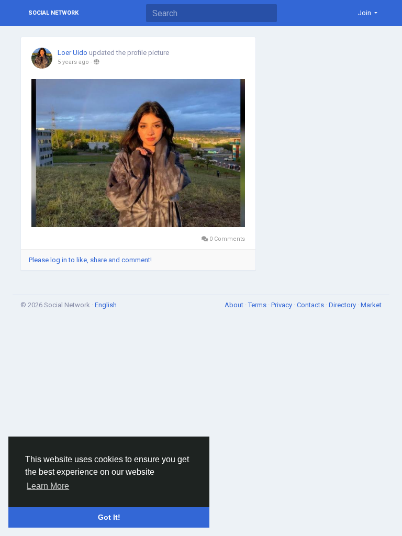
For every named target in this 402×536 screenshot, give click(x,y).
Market (371, 305)
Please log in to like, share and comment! (90, 260)
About (235, 305)
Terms (258, 305)
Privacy (282, 305)
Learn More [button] (48, 486)
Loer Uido (72, 53)
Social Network (53, 12)
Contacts (311, 305)
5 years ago (73, 62)
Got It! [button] (109, 517)
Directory (343, 305)
